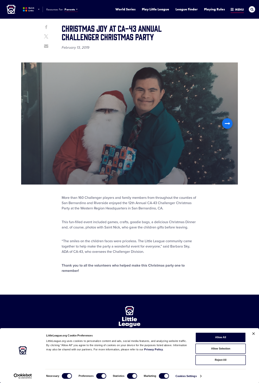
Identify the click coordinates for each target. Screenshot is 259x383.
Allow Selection (220, 348)
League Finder (186, 9)
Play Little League (155, 9)
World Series (125, 9)
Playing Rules (214, 9)
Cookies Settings (186, 376)
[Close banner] (253, 333)
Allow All (220, 337)
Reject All (220, 359)
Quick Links (31, 9)
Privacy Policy (153, 349)
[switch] (101, 376)
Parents (69, 9)
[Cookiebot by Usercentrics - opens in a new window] (22, 376)
